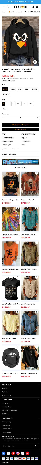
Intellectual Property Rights (10, 410)
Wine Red (6, 94)
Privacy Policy (6, 403)
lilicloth (7, 462)
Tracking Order (6, 432)
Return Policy (6, 425)
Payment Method (7, 428)
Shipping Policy (6, 421)
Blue (20, 89)
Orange (34, 89)
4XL (4, 109)
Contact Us (5, 392)
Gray (26, 89)
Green (13, 89)
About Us (4, 388)
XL (18, 104)
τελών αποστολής (17, 78)
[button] (4, 7)
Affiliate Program (7, 395)
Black (5, 89)
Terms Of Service (7, 407)
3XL (30, 104)
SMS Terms (5, 414)
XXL (24, 104)
